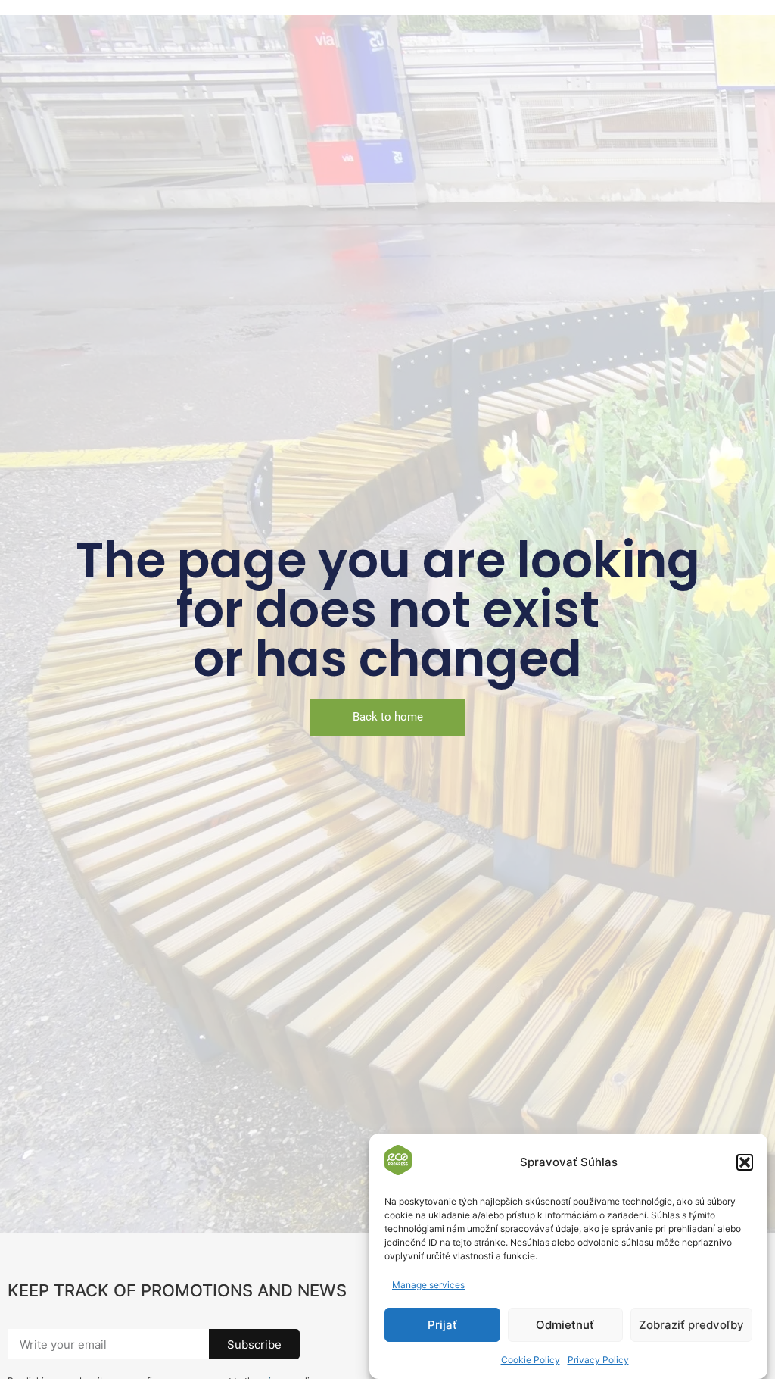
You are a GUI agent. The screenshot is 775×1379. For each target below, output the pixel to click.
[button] (744, 1162)
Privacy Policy (598, 1359)
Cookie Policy (530, 1359)
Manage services (428, 1284)
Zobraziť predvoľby (691, 1325)
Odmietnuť (565, 1325)
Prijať (442, 1325)
